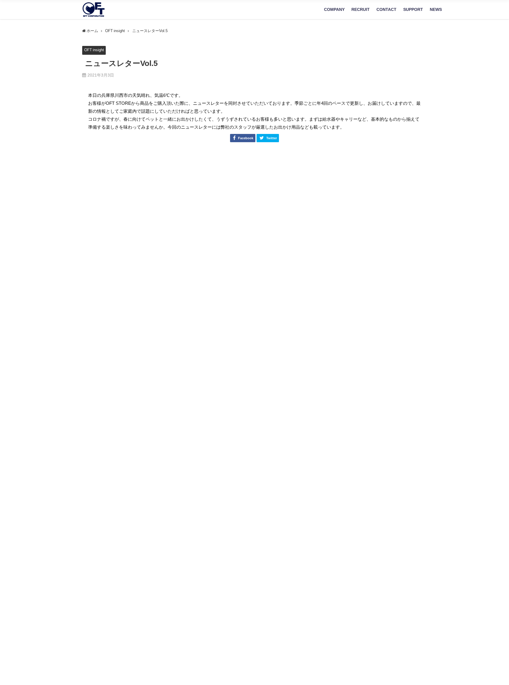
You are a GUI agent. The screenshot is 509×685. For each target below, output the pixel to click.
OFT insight (94, 50)
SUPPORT (413, 9)
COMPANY (334, 9)
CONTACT (386, 9)
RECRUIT (360, 9)
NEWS (436, 9)
